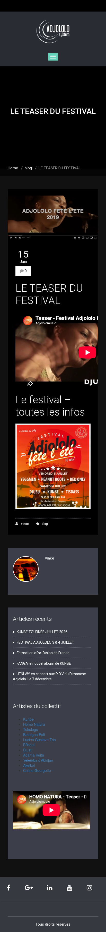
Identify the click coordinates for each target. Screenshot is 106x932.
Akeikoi (29, 765)
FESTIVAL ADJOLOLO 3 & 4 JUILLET (45, 642)
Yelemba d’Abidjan (38, 760)
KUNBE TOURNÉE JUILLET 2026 (42, 632)
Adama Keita (33, 755)
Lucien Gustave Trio (39, 739)
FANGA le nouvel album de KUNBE (44, 663)
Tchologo (30, 729)
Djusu (27, 749)
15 (23, 257)
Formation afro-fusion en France (43, 653)
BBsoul (28, 744)
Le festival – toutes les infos (50, 406)
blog (28, 168)
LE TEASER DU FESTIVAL (49, 294)
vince (24, 524)
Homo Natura (34, 724)
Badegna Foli (34, 734)
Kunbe (28, 719)
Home (13, 168)
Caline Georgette (37, 770)
